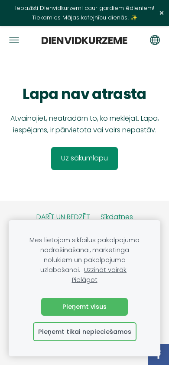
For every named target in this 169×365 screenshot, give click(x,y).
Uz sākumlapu (84, 158)
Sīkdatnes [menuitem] (117, 217)
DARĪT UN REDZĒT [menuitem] (63, 217)
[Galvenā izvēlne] (14, 40)
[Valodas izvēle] (155, 40)
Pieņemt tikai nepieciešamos (84, 331)
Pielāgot (85, 279)
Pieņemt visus (84, 306)
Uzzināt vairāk (105, 270)
